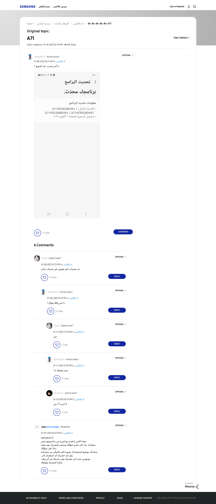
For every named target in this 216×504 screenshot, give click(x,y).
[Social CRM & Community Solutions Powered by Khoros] (191, 485)
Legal (120, 498)
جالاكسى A (60, 61)
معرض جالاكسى (60, 6)
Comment (123, 232)
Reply (117, 276)
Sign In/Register (177, 6)
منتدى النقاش (44, 6)
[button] (128, 55)
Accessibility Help (36, 498)
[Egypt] (27, 6)
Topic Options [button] (180, 37)
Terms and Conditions (71, 498)
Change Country (143, 498)
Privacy (100, 498)
